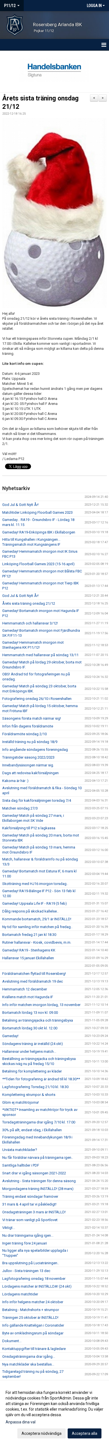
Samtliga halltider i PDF (20, 1165)
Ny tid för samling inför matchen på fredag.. (37, 927)
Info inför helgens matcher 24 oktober (32, 1302)
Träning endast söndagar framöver (30, 1196)
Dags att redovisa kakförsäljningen (30, 773)
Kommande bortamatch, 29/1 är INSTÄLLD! (36, 919)
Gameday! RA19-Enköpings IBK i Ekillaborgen (38, 532)
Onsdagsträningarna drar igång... (28, 1356)
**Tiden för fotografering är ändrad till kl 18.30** (41, 1079)
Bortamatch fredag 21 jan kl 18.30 (29, 935)
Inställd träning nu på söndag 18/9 (29, 742)
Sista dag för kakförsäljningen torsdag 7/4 (36, 800)
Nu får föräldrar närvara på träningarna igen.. (37, 1157)
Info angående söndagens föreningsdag (35, 749)
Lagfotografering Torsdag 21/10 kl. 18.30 (35, 1087)
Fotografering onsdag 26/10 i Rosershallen (37, 699)
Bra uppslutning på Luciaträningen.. (30, 1263)
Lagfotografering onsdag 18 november (33, 1278)
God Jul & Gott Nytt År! (20, 505)
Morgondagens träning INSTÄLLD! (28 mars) (38, 1189)
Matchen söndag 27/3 (20, 808)
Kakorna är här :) (15, 781)
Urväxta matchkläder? (19, 1150)
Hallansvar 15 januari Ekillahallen (28, 958)
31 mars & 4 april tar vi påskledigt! (29, 1204)
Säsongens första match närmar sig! (31, 718)
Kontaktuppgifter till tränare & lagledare (34, 1349)
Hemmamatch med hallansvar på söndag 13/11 (40, 655)
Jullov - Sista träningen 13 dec (26, 1271)
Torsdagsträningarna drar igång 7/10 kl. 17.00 (38, 1122)
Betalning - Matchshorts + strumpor (30, 1310)
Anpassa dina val (20, 1422)
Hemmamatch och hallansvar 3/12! (30, 623)
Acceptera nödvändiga (41, 1433)
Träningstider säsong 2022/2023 (28, 757)
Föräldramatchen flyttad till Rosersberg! (34, 973)
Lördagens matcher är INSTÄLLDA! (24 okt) (37, 1286)
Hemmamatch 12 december (24, 989)
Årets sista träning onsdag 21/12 (28, 603)
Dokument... (12, 1341)
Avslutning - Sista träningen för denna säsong (39, 1181)
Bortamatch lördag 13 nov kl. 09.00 (30, 1012)
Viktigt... (8, 1228)
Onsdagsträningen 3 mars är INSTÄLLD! (34, 1212)
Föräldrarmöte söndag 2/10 (24, 734)
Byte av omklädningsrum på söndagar (32, 1333)
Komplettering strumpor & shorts (28, 1095)
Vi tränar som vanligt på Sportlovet (30, 1220)
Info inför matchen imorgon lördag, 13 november (41, 1005)
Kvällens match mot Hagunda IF (27, 997)
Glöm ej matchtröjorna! (20, 1102)
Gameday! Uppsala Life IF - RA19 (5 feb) (34, 903)
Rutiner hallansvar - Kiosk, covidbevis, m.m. (36, 942)
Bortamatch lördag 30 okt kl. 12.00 (29, 1028)
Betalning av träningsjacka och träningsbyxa (37, 1020)
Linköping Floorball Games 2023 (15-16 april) (38, 564)
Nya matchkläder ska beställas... (28, 1364)
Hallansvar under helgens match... (29, 1051)
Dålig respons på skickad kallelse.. (30, 911)
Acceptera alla (84, 1433)
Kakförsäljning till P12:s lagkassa (28, 828)
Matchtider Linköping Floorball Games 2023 (37, 512)
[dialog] (54, 1412)
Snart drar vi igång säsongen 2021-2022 (34, 1173)
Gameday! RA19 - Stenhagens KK (28, 950)
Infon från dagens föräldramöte (27, 726)
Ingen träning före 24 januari (24, 1243)
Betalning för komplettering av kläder (32, 1071)
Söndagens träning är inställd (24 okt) (32, 1044)
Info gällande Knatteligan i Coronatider (33, 1325)
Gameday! (10, 1036)
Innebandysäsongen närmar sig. (28, 765)
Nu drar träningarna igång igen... (27, 1235)
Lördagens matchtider (20, 1294)
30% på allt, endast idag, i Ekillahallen (32, 1130)
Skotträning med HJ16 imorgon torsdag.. (35, 884)
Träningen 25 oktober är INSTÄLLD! (30, 1317)
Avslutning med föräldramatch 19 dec (32, 981)
